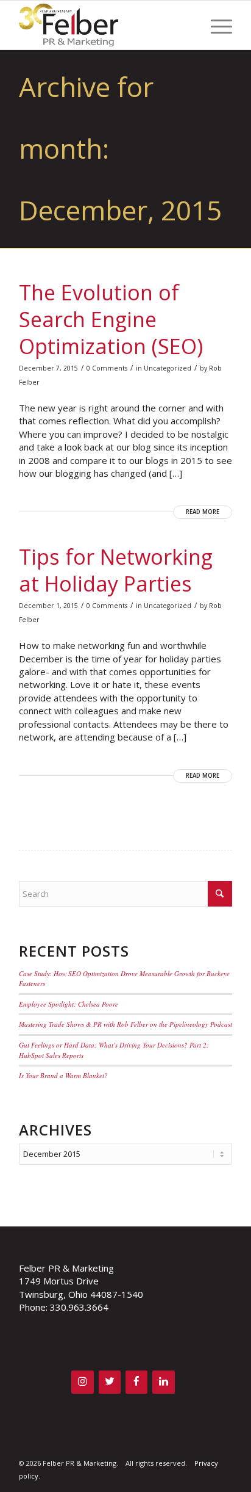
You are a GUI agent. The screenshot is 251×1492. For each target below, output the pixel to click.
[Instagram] (82, 1382)
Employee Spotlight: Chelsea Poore (68, 1004)
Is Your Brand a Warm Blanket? (63, 1075)
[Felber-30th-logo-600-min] (104, 25)
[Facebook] (136, 1382)
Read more (202, 512)
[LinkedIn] (163, 1382)
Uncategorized (167, 368)
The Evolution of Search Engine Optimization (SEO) (111, 319)
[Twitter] (110, 1382)
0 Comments (107, 368)
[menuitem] (215, 25)
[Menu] (215, 25)
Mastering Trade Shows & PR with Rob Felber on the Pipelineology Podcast (125, 1024)
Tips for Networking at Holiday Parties (116, 570)
